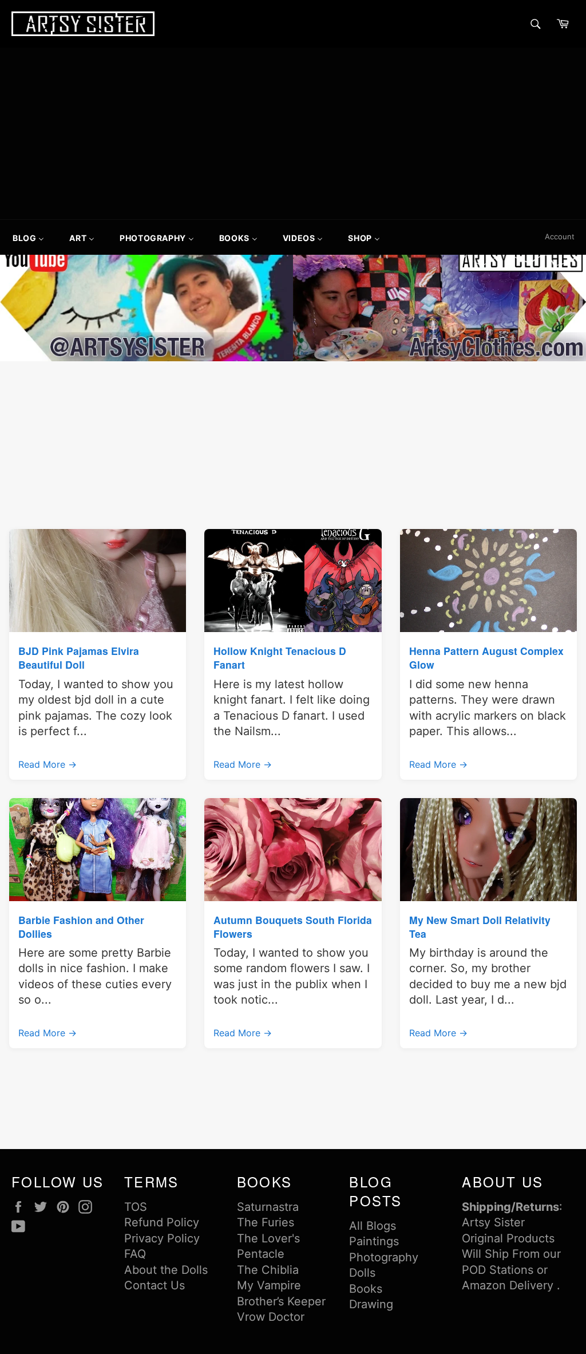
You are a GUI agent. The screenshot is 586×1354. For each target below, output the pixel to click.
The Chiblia (268, 1270)
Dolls (362, 1273)
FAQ (135, 1254)
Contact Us (154, 1285)
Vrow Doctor (270, 1317)
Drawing (371, 1304)
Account (560, 236)
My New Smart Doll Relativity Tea (480, 927)
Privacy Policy (162, 1238)
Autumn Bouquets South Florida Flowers (292, 927)
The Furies (265, 1222)
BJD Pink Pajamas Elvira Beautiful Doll (78, 658)
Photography (383, 1257)
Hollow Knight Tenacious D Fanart (279, 658)
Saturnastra (268, 1207)
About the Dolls (166, 1270)
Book (363, 1289)
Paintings (374, 1241)
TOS (135, 1207)
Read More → (47, 764)
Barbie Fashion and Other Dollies (81, 927)
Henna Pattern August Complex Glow (486, 658)
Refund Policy (161, 1222)
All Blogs (372, 1226)
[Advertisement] (293, 133)
